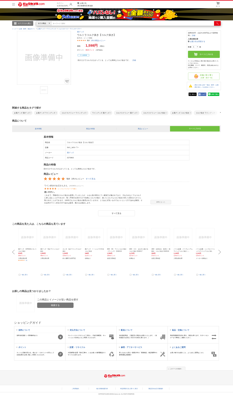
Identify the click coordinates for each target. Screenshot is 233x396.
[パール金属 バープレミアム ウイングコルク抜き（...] (183, 237)
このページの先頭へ (176, 368)
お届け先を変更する (197, 41)
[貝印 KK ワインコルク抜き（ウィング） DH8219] (116, 237)
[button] (213, 112)
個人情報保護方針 (102, 388)
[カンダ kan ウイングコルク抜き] (72, 237)
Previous (13, 252)
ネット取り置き (148, 27)
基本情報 (38, 129)
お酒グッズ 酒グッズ (22, 113)
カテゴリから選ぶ (24, 23)
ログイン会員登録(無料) (62, 4)
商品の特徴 (90, 129)
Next (219, 252)
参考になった (160, 202)
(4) (26, 260)
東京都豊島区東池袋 (85, 4)
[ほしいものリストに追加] (67, 81)
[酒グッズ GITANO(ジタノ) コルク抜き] (28, 237)
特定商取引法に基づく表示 (129, 388)
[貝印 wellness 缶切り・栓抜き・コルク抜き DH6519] (161, 237)
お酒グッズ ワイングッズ (45, 113)
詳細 (134, 60)
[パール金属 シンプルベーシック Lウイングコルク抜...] (205, 237)
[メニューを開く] (14, 4)
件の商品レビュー (98, 40)
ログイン (64, 27)
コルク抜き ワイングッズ (205, 113)
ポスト (194, 94)
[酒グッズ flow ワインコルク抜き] (50, 237)
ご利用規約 (75, 388)
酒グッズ (80, 32)
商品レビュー (143, 129)
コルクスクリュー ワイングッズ (74, 113)
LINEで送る (215, 94)
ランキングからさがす (106, 27)
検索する (55, 305)
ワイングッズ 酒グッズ (101, 113)
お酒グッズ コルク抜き (180, 113)
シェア (203, 94)
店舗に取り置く (206, 76)
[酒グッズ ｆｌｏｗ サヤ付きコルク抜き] (94, 237)
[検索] (217, 23)
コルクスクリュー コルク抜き (154, 113)
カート (218, 6)
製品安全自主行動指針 (156, 388)
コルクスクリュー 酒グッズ (126, 113)
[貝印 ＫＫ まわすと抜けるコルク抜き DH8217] (139, 237)
